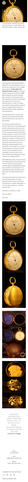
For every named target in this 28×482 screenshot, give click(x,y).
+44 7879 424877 (14, 453)
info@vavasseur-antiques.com (14, 458)
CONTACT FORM (14, 434)
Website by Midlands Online (9, 478)
